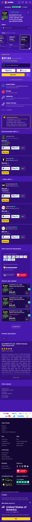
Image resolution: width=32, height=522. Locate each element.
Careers (4, 430)
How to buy (4, 439)
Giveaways (4, 454)
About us (4, 425)
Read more (16, 377)
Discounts (4, 445)
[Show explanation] (17, 160)
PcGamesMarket (10, 184)
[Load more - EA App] (3, 92)
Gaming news (5, 452)
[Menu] (2, 2)
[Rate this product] (7, 349)
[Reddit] (27, 466)
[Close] (30, 502)
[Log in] (30, 2)
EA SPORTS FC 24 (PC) (21, 119)
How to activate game (21, 441)
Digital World (9, 206)
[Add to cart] (28, 74)
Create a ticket (20, 443)
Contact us (4, 427)
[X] (20, 466)
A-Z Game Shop (10, 227)
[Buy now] (8, 70)
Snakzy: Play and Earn (7, 458)
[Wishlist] (22, 2)
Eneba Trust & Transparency (9, 432)
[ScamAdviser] (10, 267)
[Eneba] (9, 2)
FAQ (17, 439)
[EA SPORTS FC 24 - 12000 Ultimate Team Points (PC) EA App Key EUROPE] (16, 302)
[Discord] (25, 466)
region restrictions (13, 87)
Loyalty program (6, 443)
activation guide (13, 92)
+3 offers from (16, 79)
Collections (4, 441)
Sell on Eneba (5, 466)
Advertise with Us (6, 468)
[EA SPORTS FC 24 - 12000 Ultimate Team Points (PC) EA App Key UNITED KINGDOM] (16, 316)
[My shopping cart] (26, 2)
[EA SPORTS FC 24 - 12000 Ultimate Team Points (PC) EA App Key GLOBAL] (16, 289)
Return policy (19, 445)
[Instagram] (22, 466)
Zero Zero (9, 158)
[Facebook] (17, 466)
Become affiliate (6, 456)
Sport (4, 338)
